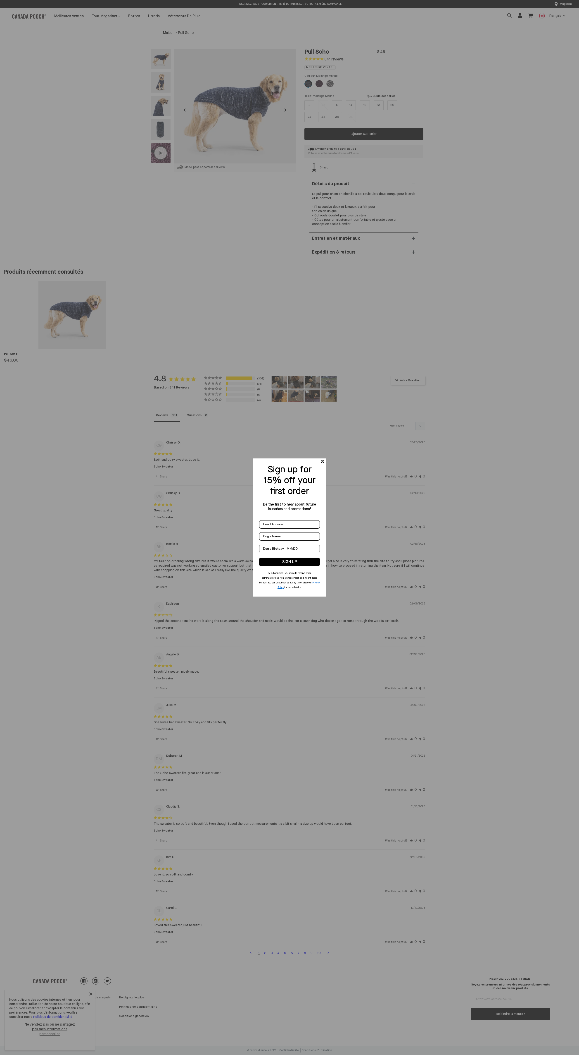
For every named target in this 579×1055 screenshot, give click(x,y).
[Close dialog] (322, 461)
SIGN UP (289, 562)
